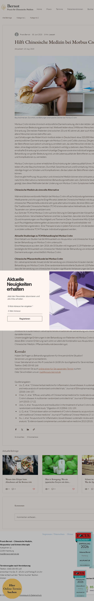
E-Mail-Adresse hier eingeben (20, 306)
